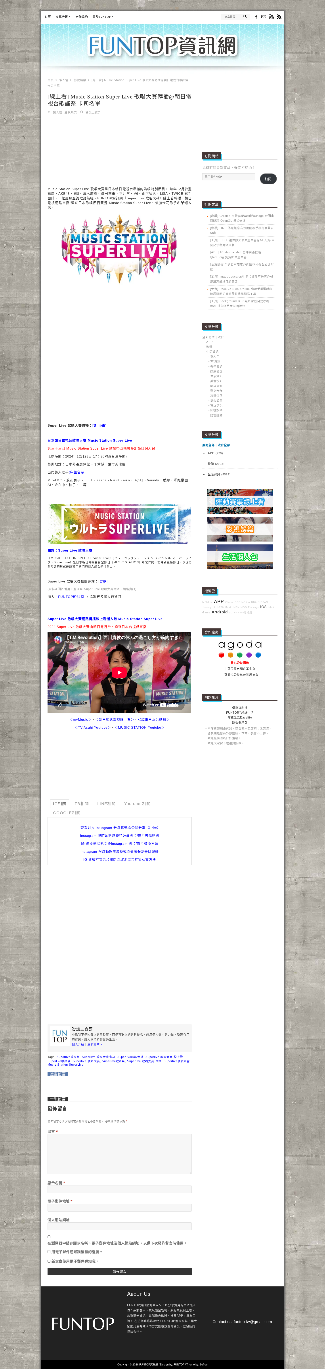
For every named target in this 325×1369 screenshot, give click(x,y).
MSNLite (207, 602)
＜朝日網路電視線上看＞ (114, 719)
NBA (254, 602)
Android (220, 612)
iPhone (229, 602)
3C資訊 (215, 361)
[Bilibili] (99, 425)
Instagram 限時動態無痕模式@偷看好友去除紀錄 (119, 851)
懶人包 (57, 112)
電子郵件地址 (60, 1201)
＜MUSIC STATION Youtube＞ (140, 727)
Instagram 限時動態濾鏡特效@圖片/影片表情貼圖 (119, 836)
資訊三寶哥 (93, 112)
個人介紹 (78, 1044)
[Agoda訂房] (240, 656)
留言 (53, 1131)
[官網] (103, 581)
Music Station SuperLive (66, 1064)
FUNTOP (179, 1364)
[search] (245, 16)
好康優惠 (216, 371)
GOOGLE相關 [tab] (66, 813)
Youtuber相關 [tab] (137, 804)
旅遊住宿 (216, 395)
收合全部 (224, 445)
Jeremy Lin (209, 607)
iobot (271, 607)
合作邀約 (82, 16)
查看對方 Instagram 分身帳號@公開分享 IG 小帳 (119, 828)
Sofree (204, 1364)
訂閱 (268, 179)
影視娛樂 (71, 112)
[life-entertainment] (240, 540)
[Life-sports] (240, 513)
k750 (221, 607)
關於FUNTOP (102, 16)
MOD (244, 607)
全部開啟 (208, 337)
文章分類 (62, 16)
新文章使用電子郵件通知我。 (75, 1261)
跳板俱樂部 (240, 722)
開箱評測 (216, 386)
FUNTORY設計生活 (240, 712)
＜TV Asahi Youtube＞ (93, 727)
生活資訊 (212, 351)
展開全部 (208, 445)
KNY (236, 612)
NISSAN (263, 602)
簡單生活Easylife (240, 717)
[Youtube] (271, 17)
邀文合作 (216, 390)
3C (231, 612)
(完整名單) (77, 472)
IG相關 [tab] (59, 804)
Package (253, 607)
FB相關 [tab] (82, 804)
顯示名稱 (56, 1182)
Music (228, 607)
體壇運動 (216, 415)
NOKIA (245, 602)
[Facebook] (256, 16)
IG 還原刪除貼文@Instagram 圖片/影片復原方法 (119, 843)
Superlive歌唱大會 (177, 1061)
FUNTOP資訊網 (162, 50)
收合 (221, 337)
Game (206, 612)
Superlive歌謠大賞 (130, 1057)
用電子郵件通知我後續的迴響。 (77, 1251)
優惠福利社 (240, 707)
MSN (236, 607)
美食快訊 (216, 381)
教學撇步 (216, 366)
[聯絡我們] (263, 17)
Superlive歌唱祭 (68, 1057)
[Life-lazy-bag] (240, 568)
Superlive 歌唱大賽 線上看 (164, 1057)
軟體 (209, 346)
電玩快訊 (216, 405)
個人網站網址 (59, 1219)
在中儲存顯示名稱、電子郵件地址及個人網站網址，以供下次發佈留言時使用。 (117, 1243)
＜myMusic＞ (80, 719)
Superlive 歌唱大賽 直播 (144, 1061)
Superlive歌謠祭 (113, 1061)
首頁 (48, 16)
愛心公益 (216, 400)
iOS (263, 607)
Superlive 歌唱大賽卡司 (98, 1057)
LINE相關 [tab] (106, 804)
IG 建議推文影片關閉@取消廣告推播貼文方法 (119, 859)
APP (209, 342)
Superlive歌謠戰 (59, 1061)
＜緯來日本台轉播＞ (154, 719)
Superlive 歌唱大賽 (86, 1061)
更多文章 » (95, 1044)
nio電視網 (246, 612)
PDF (237, 602)
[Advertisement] (119, 151)
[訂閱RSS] (279, 17)
